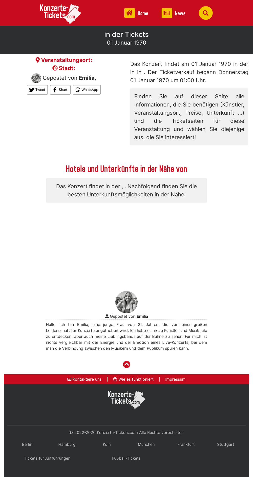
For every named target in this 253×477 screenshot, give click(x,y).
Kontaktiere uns (86, 379)
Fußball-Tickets (126, 458)
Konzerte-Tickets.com (117, 432)
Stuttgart (225, 444)
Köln (107, 444)
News (180, 13)
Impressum (175, 379)
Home (142, 13)
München (146, 444)
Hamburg (67, 444)
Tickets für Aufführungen (47, 458)
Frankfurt (186, 444)
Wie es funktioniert (135, 379)
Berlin (27, 444)
